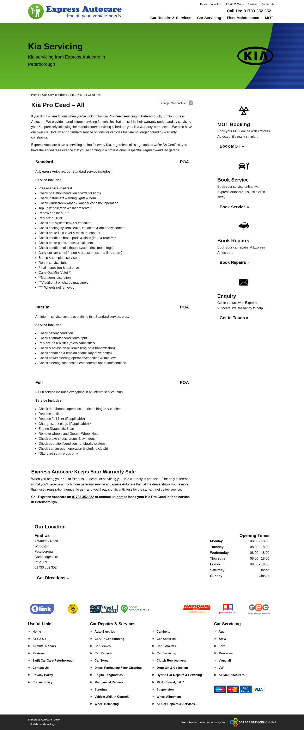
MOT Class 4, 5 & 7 (170, 682)
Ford (222, 646)
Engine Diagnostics (109, 674)
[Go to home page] (75, 11)
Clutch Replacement (171, 660)
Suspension (165, 689)
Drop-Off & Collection (172, 667)
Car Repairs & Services (170, 18)
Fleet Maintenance (243, 18)
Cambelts (163, 631)
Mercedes (226, 653)
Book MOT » (232, 146)
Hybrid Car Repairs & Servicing (179, 674)
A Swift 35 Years (235, 4)
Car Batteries (166, 638)
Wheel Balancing (107, 703)
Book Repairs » (235, 262)
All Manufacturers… (233, 674)
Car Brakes (103, 646)
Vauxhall (225, 660)
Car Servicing (209, 18)
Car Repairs (103, 653)
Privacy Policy (42, 674)
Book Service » (234, 207)
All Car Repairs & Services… (177, 703)
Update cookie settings (43, 724)
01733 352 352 (249, 11)
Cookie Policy (42, 682)
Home (203, 4)
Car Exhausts (166, 646)
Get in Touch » (234, 317)
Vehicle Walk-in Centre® (112, 696)
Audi (222, 631)
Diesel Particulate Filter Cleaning (118, 667)
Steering (101, 689)
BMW (222, 638)
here (119, 497)
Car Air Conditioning (109, 638)
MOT (269, 18)
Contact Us (268, 4)
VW (221, 667)
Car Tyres (101, 660)
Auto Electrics (105, 631)
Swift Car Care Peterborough (53, 660)
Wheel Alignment (169, 696)
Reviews (252, 4)
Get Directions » (53, 578)
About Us (216, 4)
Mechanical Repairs (109, 682)
